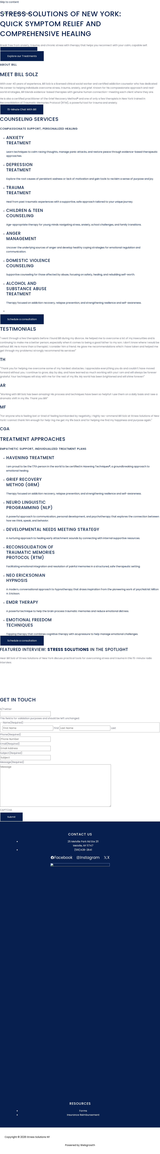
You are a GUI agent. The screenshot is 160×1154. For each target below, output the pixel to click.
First (56, 728)
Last (113, 728)
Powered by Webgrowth (80, 1145)
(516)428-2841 (83, 850)
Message (12, 762)
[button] (22, 56)
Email (10, 744)
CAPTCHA (6, 810)
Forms (83, 1111)
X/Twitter (6, 709)
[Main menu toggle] (14, 21)
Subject (11, 753)
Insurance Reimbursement (83, 1115)
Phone (10, 734)
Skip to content (9, 2)
